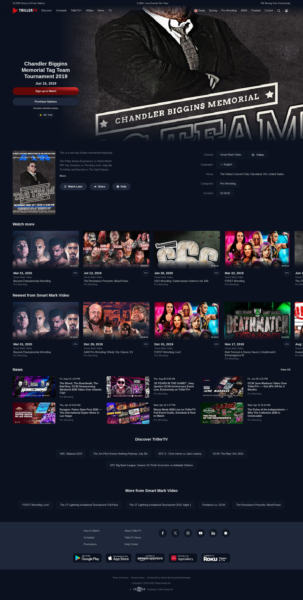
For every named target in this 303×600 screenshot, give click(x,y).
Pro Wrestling (229, 10)
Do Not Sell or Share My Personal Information (169, 578)
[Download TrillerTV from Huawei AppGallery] (183, 558)
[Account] (286, 11)
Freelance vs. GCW (213, 504)
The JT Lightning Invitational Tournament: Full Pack (89, 504)
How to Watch (92, 530)
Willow (89, 10)
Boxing (213, 10)
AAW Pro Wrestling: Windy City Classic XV (108, 352)
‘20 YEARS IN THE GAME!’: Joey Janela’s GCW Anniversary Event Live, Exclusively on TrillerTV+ (174, 386)
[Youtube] (200, 533)
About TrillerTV (132, 530)
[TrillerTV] (25, 10)
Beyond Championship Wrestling (32, 280)
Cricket (269, 10)
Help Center (131, 544)
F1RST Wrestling (234, 280)
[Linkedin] (213, 533)
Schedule (61, 10)
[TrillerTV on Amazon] (150, 558)
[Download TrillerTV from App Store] (118, 558)
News (101, 10)
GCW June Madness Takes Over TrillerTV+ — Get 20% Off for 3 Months (267, 386)
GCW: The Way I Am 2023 (228, 453)
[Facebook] (163, 533)
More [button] (63, 175)
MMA (244, 10)
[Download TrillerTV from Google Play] (87, 558)
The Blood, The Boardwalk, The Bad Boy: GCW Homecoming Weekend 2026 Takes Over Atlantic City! (81, 388)
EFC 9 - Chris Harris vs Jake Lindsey (180, 453)
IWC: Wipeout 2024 (71, 453)
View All (285, 369)
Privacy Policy (137, 578)
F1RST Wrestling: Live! (167, 352)
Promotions (90, 544)
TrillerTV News (132, 537)
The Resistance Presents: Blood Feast (106, 280)
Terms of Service (120, 578)
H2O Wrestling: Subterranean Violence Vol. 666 (181, 280)
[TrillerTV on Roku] (215, 558)
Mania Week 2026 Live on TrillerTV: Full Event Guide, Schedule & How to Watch (175, 412)
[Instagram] (188, 533)
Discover (46, 10)
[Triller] (226, 533)
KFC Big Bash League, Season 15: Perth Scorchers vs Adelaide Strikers (151, 465)
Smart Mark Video (230, 154)
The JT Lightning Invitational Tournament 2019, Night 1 (160, 504)
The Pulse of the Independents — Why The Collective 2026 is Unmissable (268, 412)
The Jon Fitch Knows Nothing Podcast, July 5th (120, 453)
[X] (175, 533)
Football (255, 10)
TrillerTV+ (76, 10)
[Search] (279, 11)
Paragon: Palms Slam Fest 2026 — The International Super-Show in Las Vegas (81, 412)
